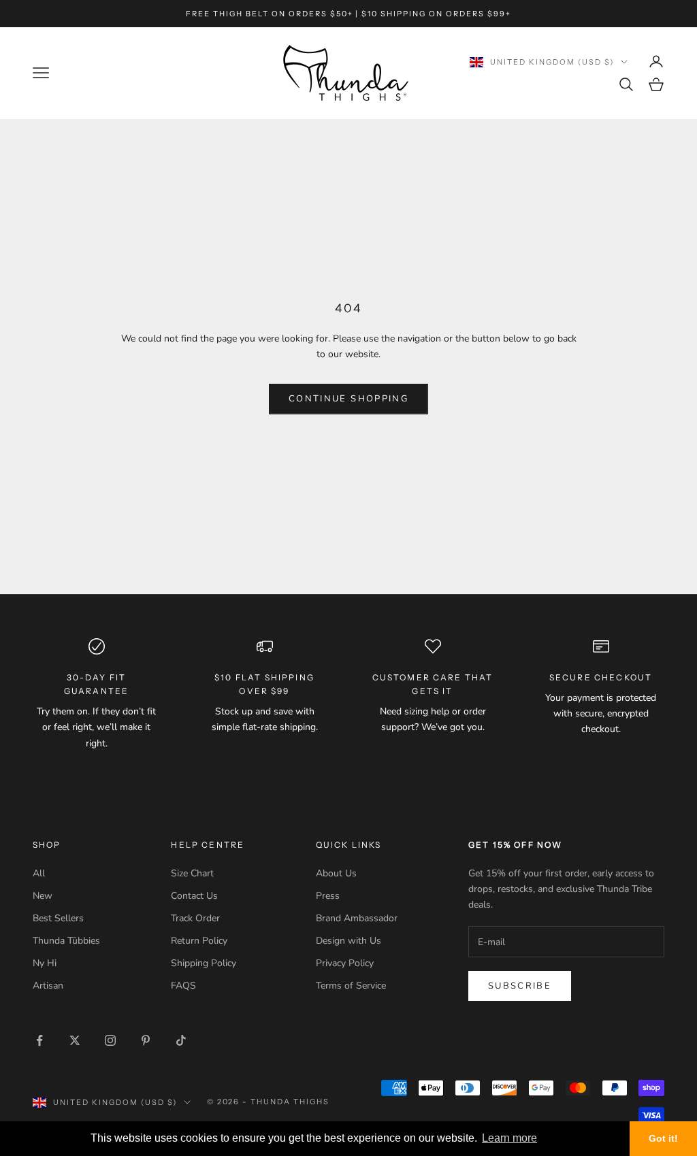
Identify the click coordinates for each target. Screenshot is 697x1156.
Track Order (195, 918)
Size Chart (192, 873)
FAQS (183, 985)
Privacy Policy (345, 963)
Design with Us (348, 940)
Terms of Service (351, 985)
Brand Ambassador (357, 918)
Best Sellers (58, 918)
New (42, 895)
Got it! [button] (663, 1138)
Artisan (48, 985)
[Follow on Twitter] (75, 1040)
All (39, 873)
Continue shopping (348, 399)
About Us (336, 873)
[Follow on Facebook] (39, 1040)
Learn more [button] (509, 1138)
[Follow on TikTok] (181, 1040)
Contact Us (194, 895)
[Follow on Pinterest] (145, 1040)
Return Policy (199, 940)
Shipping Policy (203, 963)
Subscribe (519, 986)
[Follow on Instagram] (110, 1040)
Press (328, 895)
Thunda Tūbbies (66, 940)
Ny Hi (44, 963)
